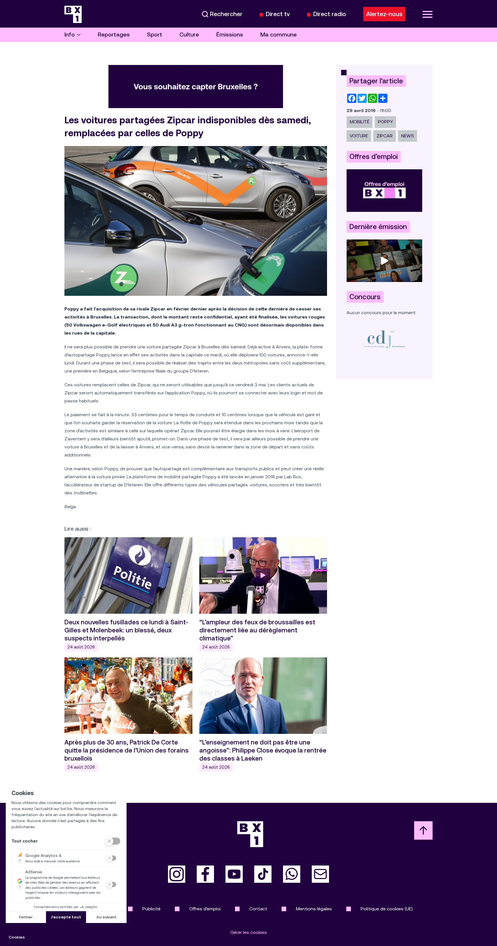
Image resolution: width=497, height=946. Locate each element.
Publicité (151, 908)
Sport (154, 34)
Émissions (229, 34)
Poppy (385, 121)
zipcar (384, 136)
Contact (258, 908)
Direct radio (329, 14)
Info (69, 34)
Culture (189, 34)
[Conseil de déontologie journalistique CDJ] (384, 339)
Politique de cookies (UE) (387, 908)
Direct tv (278, 14)
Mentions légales (314, 908)
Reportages (114, 34)
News (407, 136)
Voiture (359, 136)
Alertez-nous (384, 14)
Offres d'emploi (205, 908)
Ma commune (278, 34)
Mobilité (359, 121)
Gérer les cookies (248, 932)
